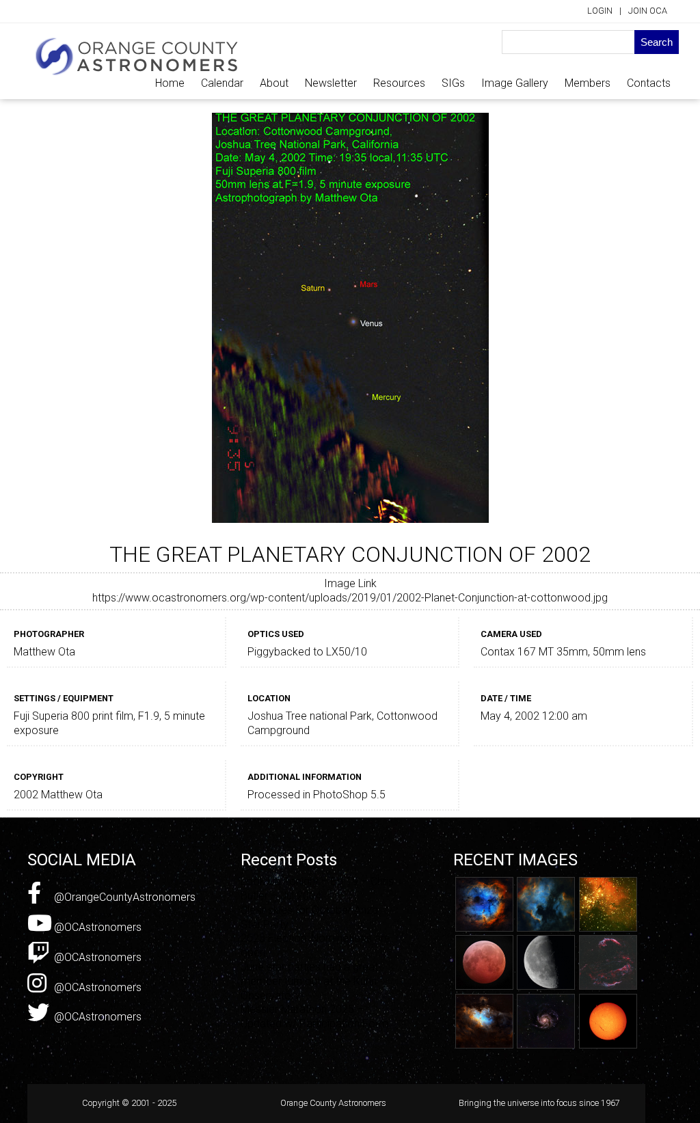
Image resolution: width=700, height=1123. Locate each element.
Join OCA (647, 10)
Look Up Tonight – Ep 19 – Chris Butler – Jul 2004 (317, 888)
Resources (399, 83)
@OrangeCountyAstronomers (123, 897)
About (274, 83)
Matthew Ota (44, 651)
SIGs (453, 83)
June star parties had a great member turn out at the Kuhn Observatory (309, 981)
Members (587, 83)
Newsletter (331, 83)
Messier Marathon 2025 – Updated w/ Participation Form (314, 1016)
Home (170, 83)
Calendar (222, 83)
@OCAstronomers (96, 927)
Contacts (649, 83)
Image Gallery (514, 83)
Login (599, 10)
